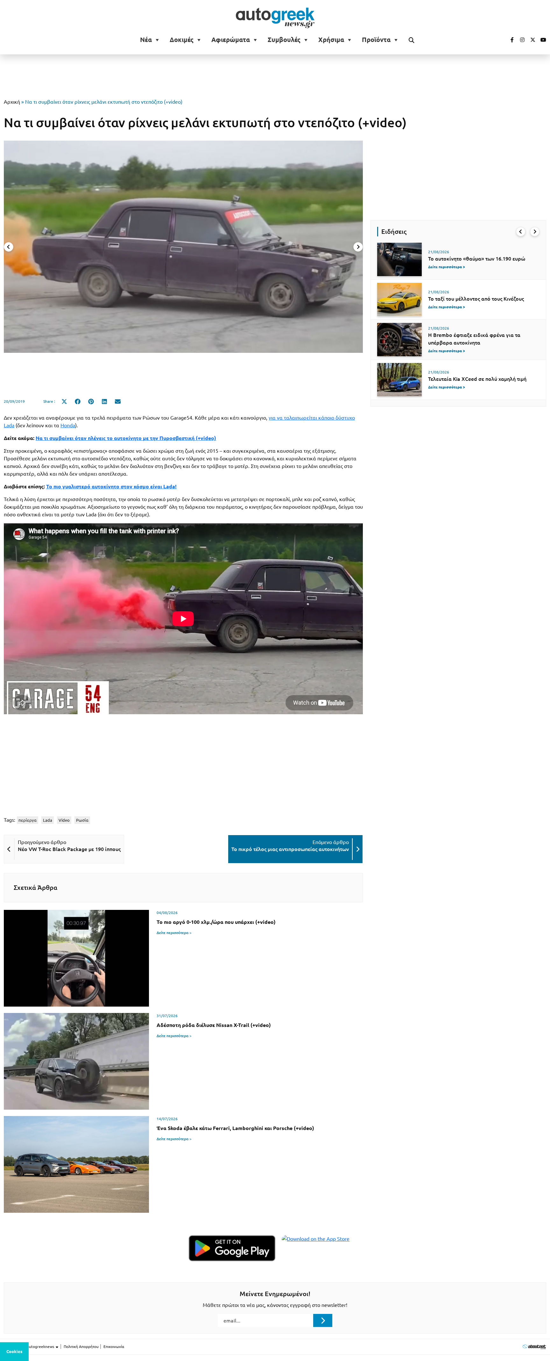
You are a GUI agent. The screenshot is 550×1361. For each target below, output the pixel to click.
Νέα (146, 40)
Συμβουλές (284, 40)
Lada (47, 820)
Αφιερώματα (230, 40)
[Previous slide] (8, 247)
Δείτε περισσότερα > (174, 933)
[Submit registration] (322, 1320)
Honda (67, 425)
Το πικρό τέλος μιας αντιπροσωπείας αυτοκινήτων (290, 849)
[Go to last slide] (520, 231)
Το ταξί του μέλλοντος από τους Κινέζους (476, 299)
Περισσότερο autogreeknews (29, 1346)
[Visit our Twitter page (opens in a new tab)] (530, 40)
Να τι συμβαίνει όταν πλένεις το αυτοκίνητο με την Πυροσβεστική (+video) (126, 438)
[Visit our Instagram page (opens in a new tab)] (520, 40)
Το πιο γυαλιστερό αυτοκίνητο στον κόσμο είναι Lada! (111, 486)
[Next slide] (358, 247)
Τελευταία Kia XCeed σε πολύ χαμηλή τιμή (477, 379)
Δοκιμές (182, 40)
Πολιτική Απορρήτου (81, 1346)
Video (64, 820)
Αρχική (12, 102)
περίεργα (27, 820)
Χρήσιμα (331, 40)
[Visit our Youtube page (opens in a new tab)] (541, 40)
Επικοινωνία (113, 1346)
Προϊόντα (376, 40)
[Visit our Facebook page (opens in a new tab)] (509, 40)
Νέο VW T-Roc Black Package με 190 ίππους (69, 849)
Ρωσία (82, 820)
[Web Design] (534, 1346)
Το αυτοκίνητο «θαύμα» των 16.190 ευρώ (476, 259)
